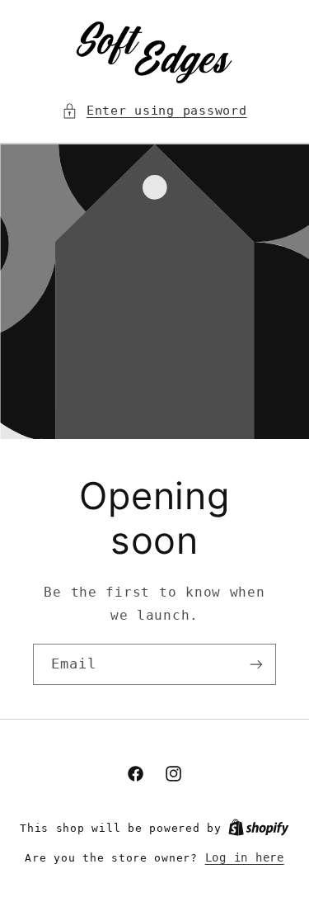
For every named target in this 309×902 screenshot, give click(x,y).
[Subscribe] (256, 664)
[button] (154, 110)
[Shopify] (258, 827)
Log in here (244, 857)
